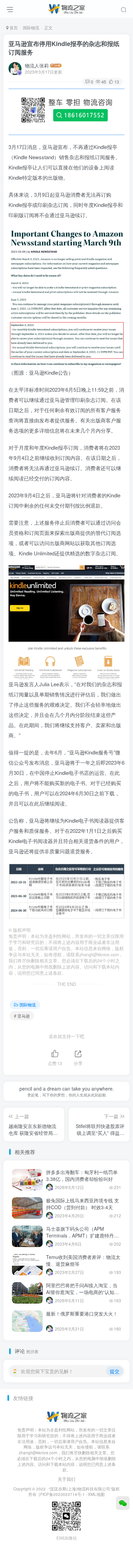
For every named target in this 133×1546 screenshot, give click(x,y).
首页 (13, 27)
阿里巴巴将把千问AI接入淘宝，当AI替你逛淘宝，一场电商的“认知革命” (82, 1292)
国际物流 (31, 27)
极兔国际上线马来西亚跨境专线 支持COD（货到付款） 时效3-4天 (82, 1204)
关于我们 (66, 1479)
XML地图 (96, 1494)
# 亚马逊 (22, 1016)
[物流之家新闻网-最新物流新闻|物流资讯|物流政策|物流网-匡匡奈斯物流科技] (66, 7)
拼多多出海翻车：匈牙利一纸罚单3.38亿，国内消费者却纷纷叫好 (82, 1175)
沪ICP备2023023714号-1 (62, 1494)
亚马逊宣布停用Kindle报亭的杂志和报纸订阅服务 (64, 48)
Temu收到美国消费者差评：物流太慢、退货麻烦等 (83, 1260)
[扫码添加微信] (123, 1503)
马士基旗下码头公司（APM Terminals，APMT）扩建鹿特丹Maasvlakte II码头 (80, 1235)
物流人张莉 (37, 65)
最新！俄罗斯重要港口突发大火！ (82, 1313)
